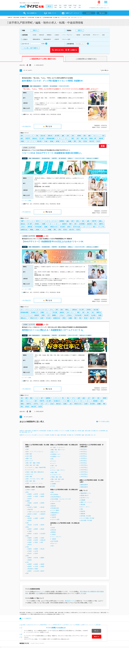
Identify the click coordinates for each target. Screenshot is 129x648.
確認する (96, 636)
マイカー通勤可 (55, 510)
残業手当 (98, 312)
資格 (82, 509)
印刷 (37, 135)
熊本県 (30, 566)
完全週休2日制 (55, 508)
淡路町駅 (101, 138)
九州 (75, 7)
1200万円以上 (84, 469)
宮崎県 (42, 566)
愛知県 (42, 529)
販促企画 (43, 135)
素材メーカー (54, 452)
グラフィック (29, 221)
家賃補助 (95, 401)
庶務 (84, 135)
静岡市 (30, 533)
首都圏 (69, 5)
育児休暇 (62, 226)
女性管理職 (82, 224)
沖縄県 (36, 568)
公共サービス (29, 474)
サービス (53, 461)
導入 (63, 398)
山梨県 (36, 518)
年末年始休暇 (38, 226)
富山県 (30, 524)
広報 (98, 398)
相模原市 (43, 514)
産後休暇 (89, 224)
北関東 (65, 5)
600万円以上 (84, 456)
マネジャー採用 (55, 519)
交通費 (43, 224)
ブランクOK (101, 226)
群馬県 (42, 503)
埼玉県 (98, 141)
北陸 (80, 5)
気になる (102, 13)
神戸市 (30, 544)
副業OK (53, 503)
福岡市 (30, 571)
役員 (52, 545)
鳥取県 (30, 549)
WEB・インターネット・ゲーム (34, 483)
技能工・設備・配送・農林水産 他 (35, 472)
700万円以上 (84, 458)
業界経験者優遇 (50, 138)
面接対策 (83, 511)
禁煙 (72, 138)
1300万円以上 (84, 472)
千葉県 (35, 507)
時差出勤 (39, 141)
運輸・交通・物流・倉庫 (57, 479)
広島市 (36, 553)
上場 (70, 403)
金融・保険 (54, 472)
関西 (60, 7)
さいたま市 (36, 511)
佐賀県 (36, 564)
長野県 (42, 518)
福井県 (42, 524)
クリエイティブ (30, 469)
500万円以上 (84, 454)
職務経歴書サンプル (86, 493)
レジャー (53, 463)
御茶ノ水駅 (84, 138)
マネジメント (96, 135)
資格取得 (64, 224)
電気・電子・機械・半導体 (33, 463)
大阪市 (36, 542)
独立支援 (96, 309)
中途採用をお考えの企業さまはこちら (99, 7)
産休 (88, 312)
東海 (55, 7)
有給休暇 (86, 315)
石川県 (36, 524)
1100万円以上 (84, 467)
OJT (46, 403)
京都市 (30, 542)
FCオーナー (54, 543)
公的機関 (53, 483)
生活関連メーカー (55, 456)
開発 (31, 398)
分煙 (77, 138)
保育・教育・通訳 (30, 481)
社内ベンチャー (71, 312)
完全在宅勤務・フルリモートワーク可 (61, 499)
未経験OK (53, 515)
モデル (51, 309)
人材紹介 (53, 534)
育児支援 (55, 312)
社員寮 (41, 318)
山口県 (36, 551)
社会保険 (93, 315)
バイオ (36, 398)
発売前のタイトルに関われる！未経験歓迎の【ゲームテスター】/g (52, 330)
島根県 (36, 549)
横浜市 (30, 514)
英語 (61, 309)
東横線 (31, 229)
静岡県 (36, 529)
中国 (65, 7)
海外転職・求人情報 (86, 516)
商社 (52, 458)
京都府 (36, 538)
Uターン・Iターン (85, 506)
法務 (72, 135)
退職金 (22, 403)
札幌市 (33, 489)
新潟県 (30, 518)
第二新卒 (41, 138)
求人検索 (23, 625)
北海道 (55, 5)
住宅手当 (36, 403)
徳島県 (30, 557)
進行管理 (57, 135)
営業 (21, 135)
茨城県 (30, 503)
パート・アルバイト (56, 536)
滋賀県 (30, 538)
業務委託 (53, 532)
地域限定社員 (23, 229)
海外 (80, 7)
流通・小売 (54, 465)
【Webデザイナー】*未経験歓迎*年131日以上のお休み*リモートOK (52, 241)
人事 (88, 398)
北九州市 (36, 571)
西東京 (64, 318)
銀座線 (37, 229)
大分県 (36, 566)
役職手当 (101, 224)
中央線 (45, 141)
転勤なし (101, 221)
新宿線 (51, 141)
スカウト (88, 13)
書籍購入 (54, 315)
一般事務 (78, 135)
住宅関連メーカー (55, 454)
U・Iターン (60, 138)
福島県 (42, 496)
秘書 (89, 135)
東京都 (85, 141)
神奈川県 (91, 141)
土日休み (22, 226)
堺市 (42, 542)
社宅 (48, 315)
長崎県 (42, 564)
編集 (63, 135)
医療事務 (61, 221)
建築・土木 (29, 458)
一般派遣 (53, 539)
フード (53, 468)
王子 (21, 309)
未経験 (22, 141)
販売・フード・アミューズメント (34, 451)
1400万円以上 (84, 474)
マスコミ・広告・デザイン (58, 470)
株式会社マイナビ (40, 591)
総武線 (57, 141)
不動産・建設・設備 (56, 477)
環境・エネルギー (55, 481)
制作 (103, 135)
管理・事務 (29, 476)
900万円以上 (84, 463)
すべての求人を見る (103, 421)
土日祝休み (69, 315)
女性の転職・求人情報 (86, 520)
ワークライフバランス (26, 315)
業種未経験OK (84, 487)
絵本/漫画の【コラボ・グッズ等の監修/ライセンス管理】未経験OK (52, 81)
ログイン (99, 4)
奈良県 (36, 540)
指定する (35, 30)
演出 (68, 398)
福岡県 (30, 564)
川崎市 (35, 514)
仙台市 (30, 498)
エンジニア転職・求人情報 (87, 518)
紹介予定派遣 (54, 541)
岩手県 (36, 494)
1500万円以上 (84, 476)
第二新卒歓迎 (54, 494)
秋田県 (30, 496)
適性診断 (83, 504)
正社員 (52, 403)
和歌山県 (43, 540)
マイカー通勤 (66, 401)
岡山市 (30, 553)
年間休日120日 (54, 226)
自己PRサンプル (85, 497)
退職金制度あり (55, 512)
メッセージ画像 (27, 200)
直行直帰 (92, 403)
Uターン (82, 401)
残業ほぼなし (23, 318)
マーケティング (29, 135)
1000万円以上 (84, 465)
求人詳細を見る (27, 126)
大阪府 (42, 538)
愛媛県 (42, 557)
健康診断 (36, 315)
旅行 (42, 398)
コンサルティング (55, 474)
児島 (21, 398)
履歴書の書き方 (84, 495)
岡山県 (42, 549)
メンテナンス (56, 398)
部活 (94, 226)
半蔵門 (22, 221)
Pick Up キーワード (33, 625)
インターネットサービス (50, 221)
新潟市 (30, 520)
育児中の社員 (76, 226)
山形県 (36, 496)
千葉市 (30, 511)
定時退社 (37, 224)
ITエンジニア (29, 460)
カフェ (63, 141)
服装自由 (34, 138)
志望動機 (83, 500)
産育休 (69, 226)
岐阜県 (30, 529)
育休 (95, 224)
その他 (53, 486)
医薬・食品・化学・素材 (32, 465)
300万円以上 (84, 449)
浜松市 (36, 533)
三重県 (30, 531)
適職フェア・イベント (86, 502)
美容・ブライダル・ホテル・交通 (34, 478)
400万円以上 (84, 451)
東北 (49, 6)
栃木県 (36, 503)
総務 (84, 398)
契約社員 (58, 403)
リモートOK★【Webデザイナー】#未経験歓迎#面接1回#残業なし (52, 153)
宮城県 (42, 494)
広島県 (30, 551)
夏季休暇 (30, 226)
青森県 (30, 494)
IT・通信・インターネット (58, 447)
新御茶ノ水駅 (92, 138)
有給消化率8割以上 (56, 496)
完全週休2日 (57, 401)
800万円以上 (84, 460)
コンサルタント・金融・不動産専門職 (36, 467)
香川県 (36, 557)
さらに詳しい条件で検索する (31, 48)
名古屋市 (43, 533)
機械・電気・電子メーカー (58, 449)
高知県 (30, 560)
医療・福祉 (29, 454)
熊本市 (42, 571)
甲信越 (74, 5)
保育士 (78, 221)
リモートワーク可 (55, 501)
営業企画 (50, 135)
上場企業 (53, 517)
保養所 (43, 315)
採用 (68, 135)
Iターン (67, 138)
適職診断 (83, 513)
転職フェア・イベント (87, 625)
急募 (21, 138)
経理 (79, 398)
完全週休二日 (34, 312)
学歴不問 (27, 138)
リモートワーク (30, 141)
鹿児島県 (30, 568)
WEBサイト (39, 221)
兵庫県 (30, 540)
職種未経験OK (84, 484)
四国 (70, 7)
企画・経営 (29, 456)
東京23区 (43, 511)
